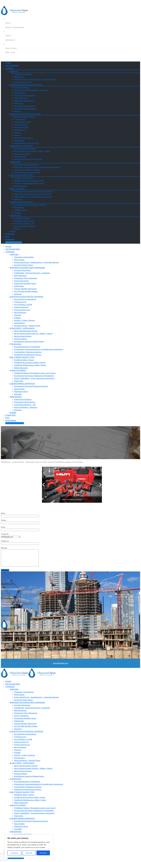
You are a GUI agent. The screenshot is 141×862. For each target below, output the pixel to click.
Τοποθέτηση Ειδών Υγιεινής (23, 178)
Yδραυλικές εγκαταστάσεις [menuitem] (24, 692)
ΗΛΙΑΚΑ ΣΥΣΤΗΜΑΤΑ (17, 188)
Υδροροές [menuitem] (17, 750)
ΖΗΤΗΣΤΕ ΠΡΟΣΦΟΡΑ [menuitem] (14, 858)
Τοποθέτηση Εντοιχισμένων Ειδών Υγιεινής (29, 181)
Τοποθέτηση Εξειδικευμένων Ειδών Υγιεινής (29, 183)
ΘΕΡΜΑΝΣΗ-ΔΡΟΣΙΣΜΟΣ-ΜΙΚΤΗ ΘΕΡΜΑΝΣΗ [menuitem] (27, 702)
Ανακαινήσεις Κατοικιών (22, 218)
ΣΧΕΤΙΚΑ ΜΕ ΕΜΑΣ (12, 65)
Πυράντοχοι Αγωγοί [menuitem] (21, 742)
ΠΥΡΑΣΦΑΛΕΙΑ (15, 162)
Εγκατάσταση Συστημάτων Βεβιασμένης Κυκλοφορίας (32, 194)
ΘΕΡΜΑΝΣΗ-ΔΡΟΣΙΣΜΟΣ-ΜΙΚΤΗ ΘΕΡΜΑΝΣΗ (26, 85)
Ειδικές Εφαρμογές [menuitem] (21, 803)
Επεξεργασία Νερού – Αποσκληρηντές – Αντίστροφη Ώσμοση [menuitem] (36, 697)
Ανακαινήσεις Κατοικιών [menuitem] (23, 834)
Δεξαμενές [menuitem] (18, 729)
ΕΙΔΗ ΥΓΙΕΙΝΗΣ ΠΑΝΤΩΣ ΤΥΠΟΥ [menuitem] (22, 792)
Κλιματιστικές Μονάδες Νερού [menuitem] (25, 718)
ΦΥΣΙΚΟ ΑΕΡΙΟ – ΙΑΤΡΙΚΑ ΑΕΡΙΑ (21, 146)
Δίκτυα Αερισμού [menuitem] (20, 747)
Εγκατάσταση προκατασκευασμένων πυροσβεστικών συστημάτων (37, 167)
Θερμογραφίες (19, 207)
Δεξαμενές (17, 111)
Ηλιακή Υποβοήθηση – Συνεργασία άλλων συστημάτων (33, 197)
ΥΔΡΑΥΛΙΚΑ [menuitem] (14, 689)
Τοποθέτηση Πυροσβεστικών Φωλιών (27, 172)
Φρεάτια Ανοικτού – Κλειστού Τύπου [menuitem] (27, 760)
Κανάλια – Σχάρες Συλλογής (23, 138)
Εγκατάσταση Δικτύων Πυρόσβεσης (26, 164)
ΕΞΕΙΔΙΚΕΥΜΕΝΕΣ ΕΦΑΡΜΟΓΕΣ (21, 202)
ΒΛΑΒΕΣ (13, 231)
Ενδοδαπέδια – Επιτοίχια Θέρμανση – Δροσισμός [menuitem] (32, 708)
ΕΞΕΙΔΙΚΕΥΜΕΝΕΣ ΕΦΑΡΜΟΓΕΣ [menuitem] (22, 818)
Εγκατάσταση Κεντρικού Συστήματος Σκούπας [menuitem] (31, 821)
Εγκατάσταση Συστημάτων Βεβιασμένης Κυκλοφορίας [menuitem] (34, 810)
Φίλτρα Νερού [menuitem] (19, 695)
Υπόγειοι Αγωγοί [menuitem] (20, 737)
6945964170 (13, 606)
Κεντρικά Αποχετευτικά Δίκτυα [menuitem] (25, 734)
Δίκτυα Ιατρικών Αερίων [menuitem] (23, 771)
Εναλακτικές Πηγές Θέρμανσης (24, 95)
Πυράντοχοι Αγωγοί (20, 125)
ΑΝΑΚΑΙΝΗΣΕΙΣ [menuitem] (16, 832)
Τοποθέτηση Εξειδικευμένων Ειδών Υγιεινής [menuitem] (30, 800)
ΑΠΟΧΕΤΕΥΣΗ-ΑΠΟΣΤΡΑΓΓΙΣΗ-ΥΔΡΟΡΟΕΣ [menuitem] (26, 731)
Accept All (43, 853)
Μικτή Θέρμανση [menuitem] (20, 710)
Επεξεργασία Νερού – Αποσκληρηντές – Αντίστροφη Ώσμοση (35, 79)
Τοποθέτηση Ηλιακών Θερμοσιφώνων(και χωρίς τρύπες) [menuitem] (35, 808)
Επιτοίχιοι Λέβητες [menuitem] (20, 774)
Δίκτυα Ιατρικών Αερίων (22, 154)
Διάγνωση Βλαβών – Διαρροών (24, 226)
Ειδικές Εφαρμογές (20, 186)
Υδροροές (17, 132)
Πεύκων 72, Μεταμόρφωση (14, 27)
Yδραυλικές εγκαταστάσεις (23, 74)
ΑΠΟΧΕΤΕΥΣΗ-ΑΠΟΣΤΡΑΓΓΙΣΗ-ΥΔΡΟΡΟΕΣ (25, 114)
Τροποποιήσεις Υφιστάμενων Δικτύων (27, 170)
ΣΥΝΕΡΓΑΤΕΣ (10, 234)
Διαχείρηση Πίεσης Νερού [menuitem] (23, 700)
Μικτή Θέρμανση (20, 93)
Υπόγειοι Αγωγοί (19, 119)
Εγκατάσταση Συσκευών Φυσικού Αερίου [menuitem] (29, 776)
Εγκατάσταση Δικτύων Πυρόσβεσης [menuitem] (27, 781)
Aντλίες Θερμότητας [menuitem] (21, 716)
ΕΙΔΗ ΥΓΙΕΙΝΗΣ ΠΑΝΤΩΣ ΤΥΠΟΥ (21, 175)
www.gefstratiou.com (60, 663)
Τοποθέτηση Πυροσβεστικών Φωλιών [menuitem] (28, 789)
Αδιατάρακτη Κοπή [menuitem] (21, 826)
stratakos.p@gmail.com (14, 603)
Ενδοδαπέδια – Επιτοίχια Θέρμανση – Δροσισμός (31, 90)
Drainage (17, 135)
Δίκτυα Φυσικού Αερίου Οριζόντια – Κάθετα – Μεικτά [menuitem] (33, 768)
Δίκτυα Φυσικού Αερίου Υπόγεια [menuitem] (25, 766)
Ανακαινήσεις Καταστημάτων (24, 221)
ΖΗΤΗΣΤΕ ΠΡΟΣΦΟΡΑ (13, 242)
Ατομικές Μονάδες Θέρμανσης (24, 106)
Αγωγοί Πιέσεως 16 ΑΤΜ (22, 122)
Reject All (29, 853)
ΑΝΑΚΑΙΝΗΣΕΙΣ (15, 215)
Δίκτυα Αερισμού (19, 130)
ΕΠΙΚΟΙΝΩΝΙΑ (10, 239)
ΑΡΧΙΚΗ (8, 63)
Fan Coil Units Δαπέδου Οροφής (25, 108)
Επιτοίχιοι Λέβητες (20, 156)
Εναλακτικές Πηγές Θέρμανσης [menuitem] (25, 713)
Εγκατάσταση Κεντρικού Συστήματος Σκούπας (30, 205)
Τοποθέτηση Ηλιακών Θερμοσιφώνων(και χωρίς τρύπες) (33, 191)
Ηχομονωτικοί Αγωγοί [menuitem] (22, 745)
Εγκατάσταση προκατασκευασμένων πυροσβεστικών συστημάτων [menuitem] (38, 784)
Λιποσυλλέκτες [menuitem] (19, 758)
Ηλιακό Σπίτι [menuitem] (18, 816)
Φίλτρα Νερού (19, 77)
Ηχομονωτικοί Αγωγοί (21, 127)
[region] (28, 846)
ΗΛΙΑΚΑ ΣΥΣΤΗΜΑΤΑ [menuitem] (18, 805)
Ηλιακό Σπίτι (18, 199)
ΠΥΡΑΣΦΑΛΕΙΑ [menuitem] (15, 779)
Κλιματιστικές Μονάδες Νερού (24, 101)
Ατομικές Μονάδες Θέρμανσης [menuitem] (25, 724)
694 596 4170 (10, 40)
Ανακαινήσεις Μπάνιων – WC (24, 223)
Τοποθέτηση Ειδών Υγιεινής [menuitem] (24, 795)
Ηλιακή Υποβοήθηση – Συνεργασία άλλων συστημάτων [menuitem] (34, 813)
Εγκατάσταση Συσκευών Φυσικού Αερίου (28, 159)
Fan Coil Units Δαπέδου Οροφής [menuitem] (26, 726)
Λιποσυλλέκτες (19, 140)
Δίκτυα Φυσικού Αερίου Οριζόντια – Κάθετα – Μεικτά (32, 151)
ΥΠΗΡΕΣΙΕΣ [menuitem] (10, 687)
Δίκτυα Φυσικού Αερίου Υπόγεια (25, 148)
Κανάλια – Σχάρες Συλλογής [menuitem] (24, 755)
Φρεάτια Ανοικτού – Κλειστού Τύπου (26, 143)
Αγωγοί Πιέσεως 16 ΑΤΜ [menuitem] (23, 739)
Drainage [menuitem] (17, 753)
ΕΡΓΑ (7, 237)
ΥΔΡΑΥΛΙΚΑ (14, 71)
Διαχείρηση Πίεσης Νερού (23, 82)
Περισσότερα (5, 593)
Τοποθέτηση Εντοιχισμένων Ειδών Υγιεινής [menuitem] (29, 797)
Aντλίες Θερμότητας (21, 98)
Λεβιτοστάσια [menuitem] (19, 721)
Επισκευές (17, 229)
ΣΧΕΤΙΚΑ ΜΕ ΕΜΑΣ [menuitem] (12, 684)
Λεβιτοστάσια (18, 103)
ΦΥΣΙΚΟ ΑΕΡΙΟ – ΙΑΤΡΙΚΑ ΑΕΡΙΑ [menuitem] (22, 763)
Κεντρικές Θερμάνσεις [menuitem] (22, 705)
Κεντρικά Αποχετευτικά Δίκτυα (24, 117)
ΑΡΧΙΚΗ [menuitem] (8, 681)
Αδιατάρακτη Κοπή (20, 210)
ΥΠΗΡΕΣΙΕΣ (9, 68)
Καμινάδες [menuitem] (18, 829)
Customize (14, 853)
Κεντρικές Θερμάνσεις (21, 87)
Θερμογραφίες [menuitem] (19, 824)
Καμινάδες (17, 213)
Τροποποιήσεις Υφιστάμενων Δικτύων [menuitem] (28, 787)
